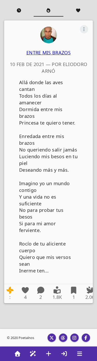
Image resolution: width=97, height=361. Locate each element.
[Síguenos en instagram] (74, 338)
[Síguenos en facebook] (86, 338)
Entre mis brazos (48, 52)
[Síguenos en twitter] (52, 338)
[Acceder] (64, 353)
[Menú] (79, 353)
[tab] (19, 10)
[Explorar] (33, 353)
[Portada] (17, 353)
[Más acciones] (84, 29)
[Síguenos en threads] (63, 338)
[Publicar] (48, 353)
